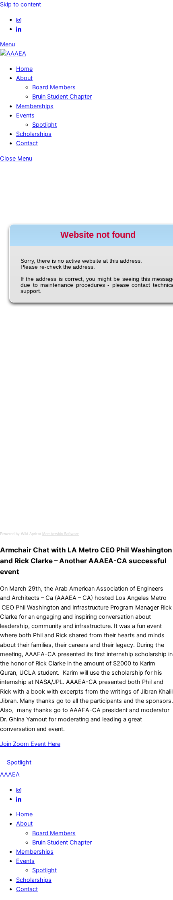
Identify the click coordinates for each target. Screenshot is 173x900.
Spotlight (44, 124)
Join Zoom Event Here (30, 744)
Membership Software (60, 534)
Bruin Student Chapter (62, 96)
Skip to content (20, 4)
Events (25, 115)
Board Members (54, 87)
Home (24, 68)
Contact (27, 143)
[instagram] (19, 19)
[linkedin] (19, 29)
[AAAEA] (13, 53)
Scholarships (33, 134)
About (24, 78)
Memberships (35, 106)
